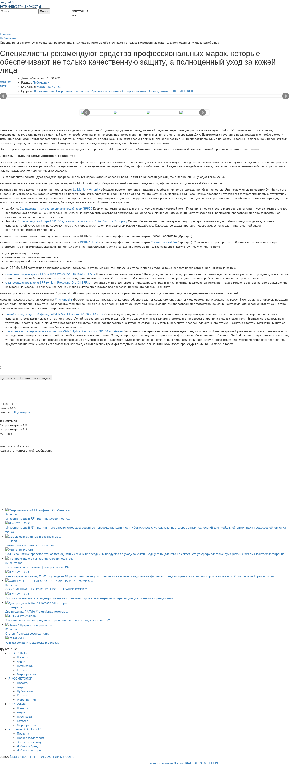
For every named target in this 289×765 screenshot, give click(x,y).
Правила (23, 733)
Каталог (22, 670)
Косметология (44, 91)
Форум (178, 763)
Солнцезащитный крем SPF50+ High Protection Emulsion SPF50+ (50, 274)
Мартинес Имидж (49, 86)
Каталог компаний (160, 763)
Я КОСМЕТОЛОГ (182, 91)
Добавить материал (30, 750)
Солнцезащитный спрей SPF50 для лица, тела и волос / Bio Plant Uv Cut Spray (72, 221)
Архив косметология (105, 91)
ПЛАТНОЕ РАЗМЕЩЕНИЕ (201, 763)
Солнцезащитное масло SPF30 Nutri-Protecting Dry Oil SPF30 (48, 282)
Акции (21, 661)
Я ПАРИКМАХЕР (19, 653)
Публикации (41, 82)
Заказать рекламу (29, 742)
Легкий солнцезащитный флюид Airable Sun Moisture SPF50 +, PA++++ (54, 314)
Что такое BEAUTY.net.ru (25, 729)
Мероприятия (26, 674)
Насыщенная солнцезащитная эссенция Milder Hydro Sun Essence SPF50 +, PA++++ (64, 331)
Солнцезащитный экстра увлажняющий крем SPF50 (56, 208)
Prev (3, 96)
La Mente (79, 189)
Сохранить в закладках (34, 378)
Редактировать (24, 412)
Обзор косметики (134, 91)
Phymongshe (64, 299)
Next (285, 96)
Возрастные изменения (72, 91)
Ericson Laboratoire (164, 242)
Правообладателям (30, 737)
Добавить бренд (28, 746)
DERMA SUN (89, 242)
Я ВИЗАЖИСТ (18, 704)
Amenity (94, 189)
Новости (22, 657)
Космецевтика (158, 91)
